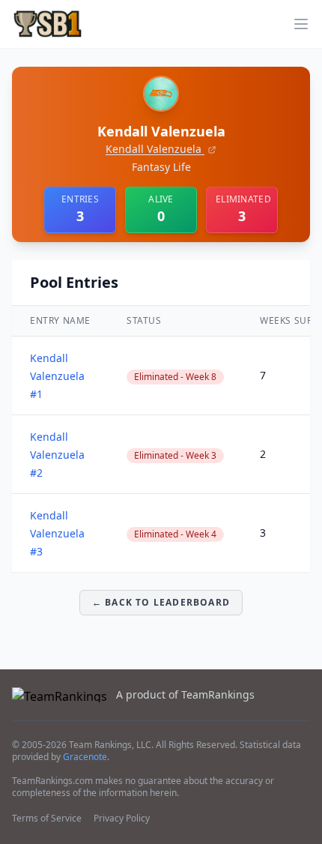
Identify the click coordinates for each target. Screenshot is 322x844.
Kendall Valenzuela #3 (57, 533)
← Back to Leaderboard (161, 602)
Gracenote (85, 756)
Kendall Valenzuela (155, 149)
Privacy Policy (122, 818)
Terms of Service (47, 818)
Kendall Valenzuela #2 (57, 454)
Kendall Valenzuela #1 (57, 376)
